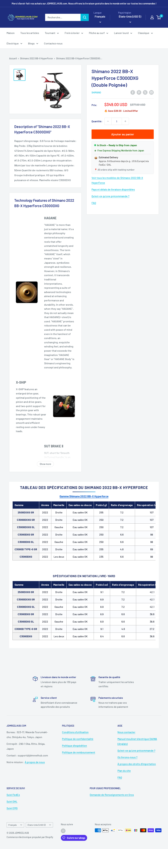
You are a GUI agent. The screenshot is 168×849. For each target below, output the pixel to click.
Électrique (13, 43)
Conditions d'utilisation (75, 732)
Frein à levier (72, 32)
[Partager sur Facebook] (132, 92)
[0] (159, 17)
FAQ (94, 202)
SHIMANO (96, 92)
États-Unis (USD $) (37, 824)
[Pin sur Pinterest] (139, 92)
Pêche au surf (97, 32)
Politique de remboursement (78, 752)
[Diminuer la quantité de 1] (108, 121)
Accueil (13, 58)
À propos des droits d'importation (136, 763)
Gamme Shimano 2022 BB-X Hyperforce (84, 496)
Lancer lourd (121, 32)
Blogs (31, 43)
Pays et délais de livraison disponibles (113, 189)
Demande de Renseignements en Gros (112, 794)
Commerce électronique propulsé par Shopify (30, 837)
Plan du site (124, 770)
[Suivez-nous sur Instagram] (63, 830)
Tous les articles (29, 32)
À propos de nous (35, 762)
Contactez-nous (53, 43)
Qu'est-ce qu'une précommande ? (110, 196)
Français (12, 824)
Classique (143, 32)
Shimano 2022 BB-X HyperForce (36, 58)
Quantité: (97, 121)
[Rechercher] (85, 17)
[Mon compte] (152, 17)
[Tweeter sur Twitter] (145, 92)
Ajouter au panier (122, 134)
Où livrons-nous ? (127, 757)
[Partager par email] (151, 92)
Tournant (50, 32)
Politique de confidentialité (77, 738)
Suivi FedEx (13, 794)
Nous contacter (126, 732)
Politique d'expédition (74, 745)
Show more (45, 464)
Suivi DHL (12, 801)
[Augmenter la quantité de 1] (125, 121)
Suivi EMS (12, 808)
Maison (11, 32)
